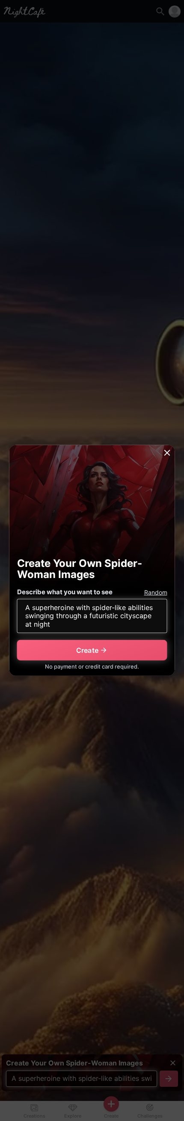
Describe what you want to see (65, 592)
